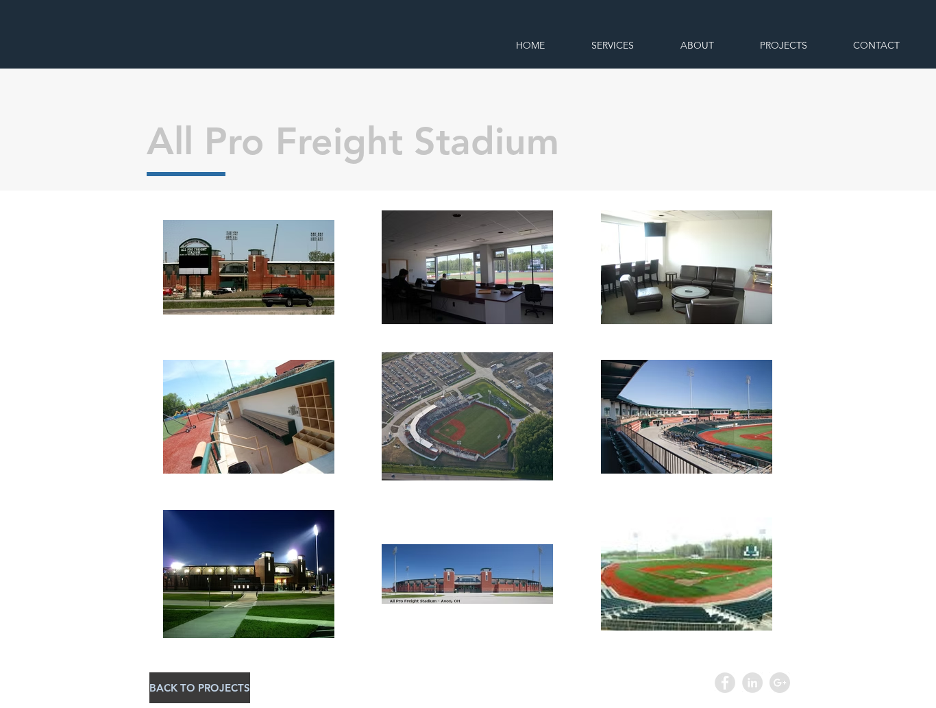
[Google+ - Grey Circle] (779, 682)
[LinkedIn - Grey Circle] (752, 682)
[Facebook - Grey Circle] (725, 682)
